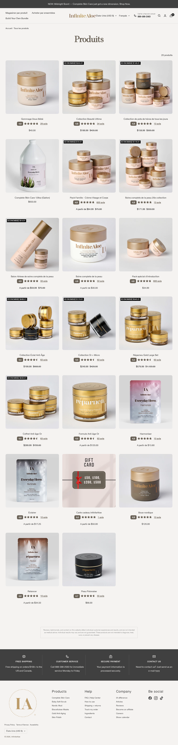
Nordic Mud (57, 705)
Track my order (91, 709)
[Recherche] (159, 15)
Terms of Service (22, 725)
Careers (119, 713)
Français (123, 15)
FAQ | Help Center (93, 698)
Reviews (120, 705)
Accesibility (34, 725)
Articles (119, 702)
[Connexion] (165, 15)
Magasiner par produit (16, 13)
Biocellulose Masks (60, 709)
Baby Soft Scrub (59, 702)
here (157, 670)
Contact (88, 717)
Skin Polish (56, 717)
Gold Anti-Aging (59, 713)
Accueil (9, 28)
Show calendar (122, 717)
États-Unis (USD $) (105, 15)
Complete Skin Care (61, 698)
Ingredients (90, 713)
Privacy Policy (9, 725)
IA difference (121, 698)
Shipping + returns (93, 705)
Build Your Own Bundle (17, 18)
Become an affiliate (124, 709)
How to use (90, 702)
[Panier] (171, 15)
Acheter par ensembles (43, 13)
